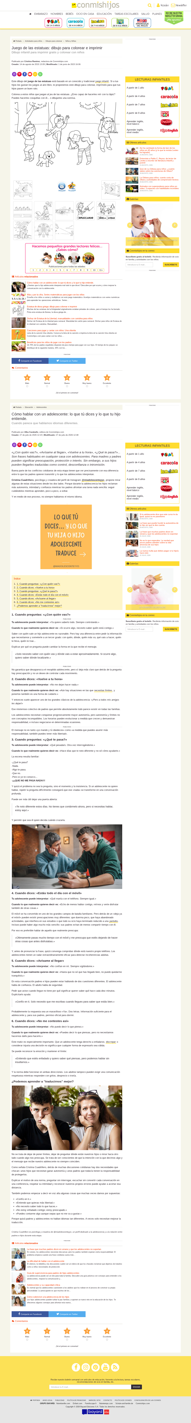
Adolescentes (41, 407)
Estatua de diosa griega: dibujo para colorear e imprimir (52, 306)
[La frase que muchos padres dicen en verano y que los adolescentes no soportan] (19, 1253)
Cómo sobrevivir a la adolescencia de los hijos (48, 1297)
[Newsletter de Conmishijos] (35, 74)
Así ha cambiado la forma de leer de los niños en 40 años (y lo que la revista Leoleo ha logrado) (159, 150)
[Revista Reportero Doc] (169, 114)
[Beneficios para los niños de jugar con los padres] (19, 346)
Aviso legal (47, 1400)
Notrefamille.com (63, 1403)
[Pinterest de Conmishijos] (19, 74)
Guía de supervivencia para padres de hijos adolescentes (53, 1273)
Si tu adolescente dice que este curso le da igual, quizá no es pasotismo (159, 515)
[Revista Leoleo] (169, 105)
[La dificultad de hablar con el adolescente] (19, 1265)
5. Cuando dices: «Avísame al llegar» (36, 598)
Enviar (136, 1387)
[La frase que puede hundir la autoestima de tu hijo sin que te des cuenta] (132, 525)
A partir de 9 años (136, 113)
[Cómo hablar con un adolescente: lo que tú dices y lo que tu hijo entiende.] (19, 287)
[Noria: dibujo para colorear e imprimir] (43, 230)
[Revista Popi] (169, 89)
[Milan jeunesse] (106, 1412)
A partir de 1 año (135, 87)
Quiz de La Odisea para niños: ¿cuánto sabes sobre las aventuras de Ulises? (157, 170)
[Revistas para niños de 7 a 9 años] (98, 23)
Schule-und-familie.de (124, 1403)
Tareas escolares (126, 14)
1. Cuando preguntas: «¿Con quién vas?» (38, 584)
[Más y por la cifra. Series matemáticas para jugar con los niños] (19, 299)
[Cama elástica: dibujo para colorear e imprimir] (22, 190)
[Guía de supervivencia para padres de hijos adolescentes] (19, 1277)
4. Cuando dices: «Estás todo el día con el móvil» (43, 595)
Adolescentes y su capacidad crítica (43, 1285)
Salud (145, 14)
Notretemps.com (106, 1403)
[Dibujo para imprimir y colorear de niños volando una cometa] (64, 230)
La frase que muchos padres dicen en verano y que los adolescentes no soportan (64, 1249)
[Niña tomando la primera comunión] (85, 210)
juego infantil (102, 81)
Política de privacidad (76, 1400)
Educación (104, 14)
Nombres (57, 14)
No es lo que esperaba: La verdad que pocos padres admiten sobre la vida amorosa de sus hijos (157, 542)
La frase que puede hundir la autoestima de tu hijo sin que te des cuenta (159, 524)
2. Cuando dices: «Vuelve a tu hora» (36, 587)
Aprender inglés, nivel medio (135, 131)
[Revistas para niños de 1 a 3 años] (53, 23)
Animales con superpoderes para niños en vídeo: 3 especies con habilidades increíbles (159, 187)
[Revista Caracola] (169, 97)
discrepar (111, 1042)
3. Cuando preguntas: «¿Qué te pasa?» (37, 591)
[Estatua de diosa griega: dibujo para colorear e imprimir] (19, 311)
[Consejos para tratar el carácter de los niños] (152, 225)
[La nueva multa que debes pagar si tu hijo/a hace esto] (132, 553)
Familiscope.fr (90, 1403)
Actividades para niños (33, 41)
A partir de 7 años (136, 104)
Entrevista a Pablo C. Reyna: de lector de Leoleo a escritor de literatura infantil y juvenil (158, 160)
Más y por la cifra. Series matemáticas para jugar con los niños (55, 294)
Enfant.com (77, 1403)
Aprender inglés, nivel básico (135, 122)
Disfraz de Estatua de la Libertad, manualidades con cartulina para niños (60, 318)
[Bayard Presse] (92, 1412)
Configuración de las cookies (147, 1400)
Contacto (107, 1400)
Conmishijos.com (143, 1403)
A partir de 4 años (136, 96)
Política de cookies (123, 1400)
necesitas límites (103, 690)
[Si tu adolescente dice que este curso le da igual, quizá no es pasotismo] (132, 516)
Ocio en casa (85, 14)
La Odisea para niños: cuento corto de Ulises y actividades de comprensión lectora (159, 178)
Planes (157, 14)
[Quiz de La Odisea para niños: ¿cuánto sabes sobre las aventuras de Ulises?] (132, 171)
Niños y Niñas (70, 41)
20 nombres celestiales (152, 607)
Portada (18, 41)
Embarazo (41, 14)
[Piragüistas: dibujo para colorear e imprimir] (22, 210)
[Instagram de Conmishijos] (14, 74)
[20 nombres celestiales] (152, 589)
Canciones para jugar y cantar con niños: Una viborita (51, 330)
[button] (130, 225)
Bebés (69, 14)
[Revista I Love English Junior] (169, 122)
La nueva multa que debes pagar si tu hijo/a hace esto (159, 552)
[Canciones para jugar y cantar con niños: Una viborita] (19, 334)
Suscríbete (171, 265)
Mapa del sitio (95, 1400)
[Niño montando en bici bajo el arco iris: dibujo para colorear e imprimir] (22, 230)
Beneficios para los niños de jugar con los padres (49, 342)
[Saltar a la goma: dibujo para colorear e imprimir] (110, 190)
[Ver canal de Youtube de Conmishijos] (29, 74)
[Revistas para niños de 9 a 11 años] (120, 23)
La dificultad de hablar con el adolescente (45, 1261)
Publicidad (59, 1400)
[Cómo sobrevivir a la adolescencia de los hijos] (19, 1301)
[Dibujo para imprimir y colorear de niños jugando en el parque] (64, 210)
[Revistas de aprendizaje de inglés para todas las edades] (142, 23)
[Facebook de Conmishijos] (24, 74)
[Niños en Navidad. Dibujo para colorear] (106, 210)
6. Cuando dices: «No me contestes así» (38, 602)
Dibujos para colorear (54, 41)
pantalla (113, 921)
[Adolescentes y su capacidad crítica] (19, 1289)
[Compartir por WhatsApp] (40, 74)
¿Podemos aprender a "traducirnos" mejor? (39, 605)
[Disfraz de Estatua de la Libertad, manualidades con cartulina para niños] (19, 322)
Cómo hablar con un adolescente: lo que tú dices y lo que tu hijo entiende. (60, 282)
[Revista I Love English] (169, 131)
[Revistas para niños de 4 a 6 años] (75, 23)
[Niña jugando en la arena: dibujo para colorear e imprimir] (43, 210)
